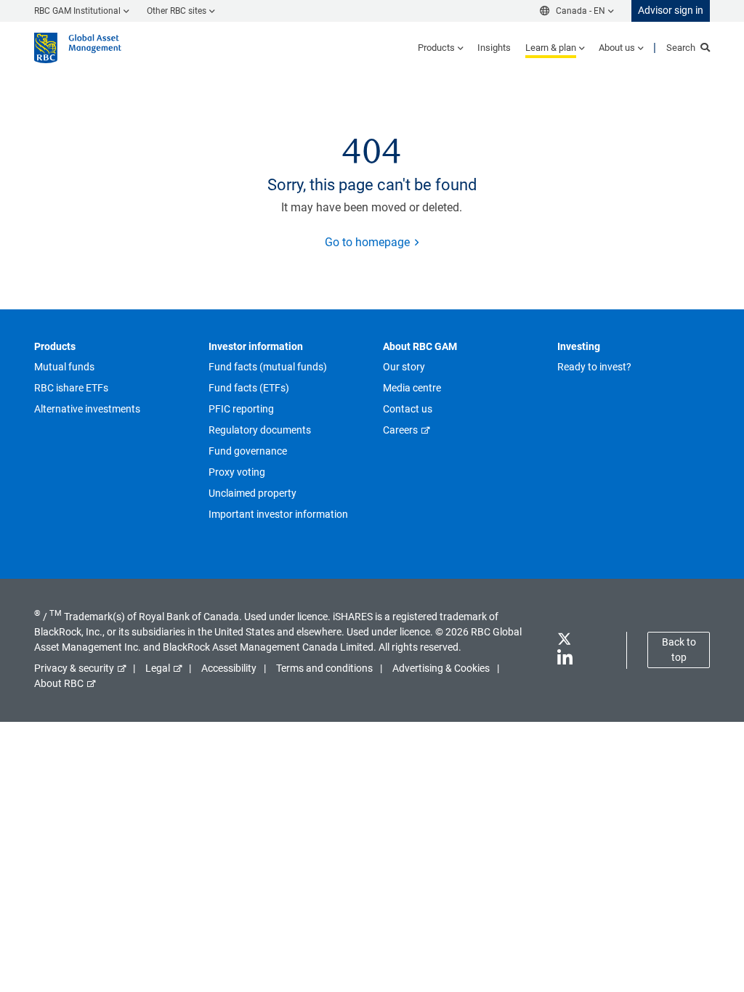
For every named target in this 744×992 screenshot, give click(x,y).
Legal (157, 668)
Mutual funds (64, 367)
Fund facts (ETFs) (249, 388)
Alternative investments (87, 409)
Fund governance (248, 451)
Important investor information (278, 514)
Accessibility (228, 668)
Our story (404, 367)
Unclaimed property (252, 493)
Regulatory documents (260, 430)
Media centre (412, 388)
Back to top (679, 649)
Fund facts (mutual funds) (268, 367)
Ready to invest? (594, 367)
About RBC (59, 683)
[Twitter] (563, 641)
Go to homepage (367, 242)
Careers (400, 430)
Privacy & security (74, 668)
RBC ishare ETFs (71, 388)
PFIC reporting (241, 409)
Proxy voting (237, 472)
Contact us (407, 409)
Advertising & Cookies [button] (441, 668)
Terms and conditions (324, 668)
